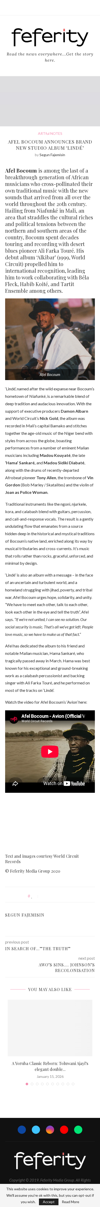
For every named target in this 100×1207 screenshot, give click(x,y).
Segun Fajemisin (52, 155)
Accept (49, 1202)
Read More (70, 1202)
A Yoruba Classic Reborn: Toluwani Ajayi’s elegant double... (50, 1066)
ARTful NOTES (50, 133)
